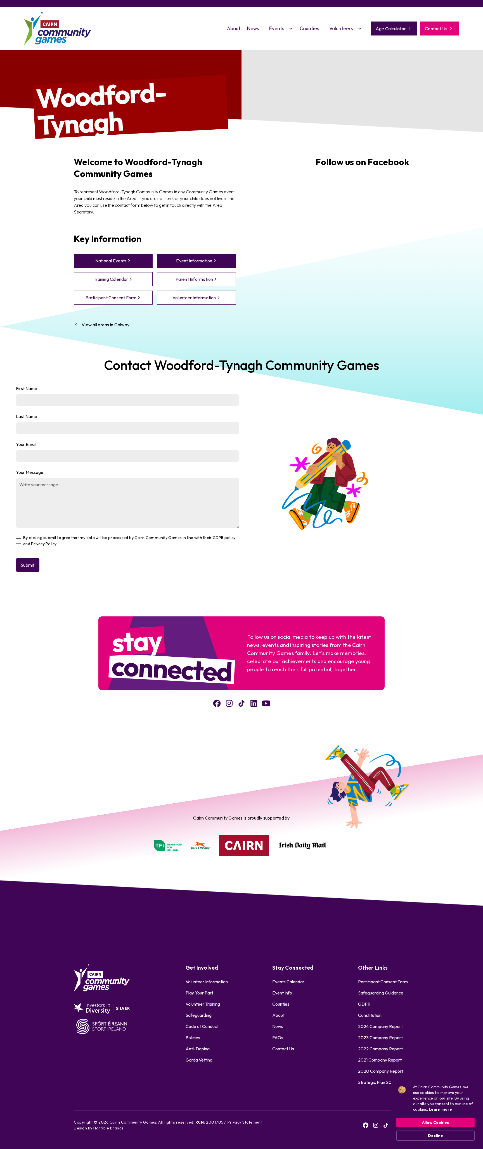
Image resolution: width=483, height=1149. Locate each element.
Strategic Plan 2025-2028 (383, 1082)
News (253, 28)
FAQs (277, 1037)
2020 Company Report (380, 1071)
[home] (57, 28)
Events (276, 28)
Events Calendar (288, 981)
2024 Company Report (380, 1026)
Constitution (370, 1015)
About (233, 28)
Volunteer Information (207, 981)
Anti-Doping (198, 1048)
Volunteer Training (203, 1004)
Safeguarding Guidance (380, 993)
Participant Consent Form (383, 981)
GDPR (364, 1004)
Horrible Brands (108, 1128)
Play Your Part (199, 993)
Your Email (26, 444)
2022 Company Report (380, 1048)
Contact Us (283, 1048)
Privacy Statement (245, 1122)
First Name (26, 388)
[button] (279, 28)
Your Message (29, 472)
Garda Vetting (199, 1060)
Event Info (282, 993)
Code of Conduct (202, 1026)
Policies (193, 1037)
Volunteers (341, 28)
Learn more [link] (440, 1109)
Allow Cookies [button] (435, 1122)
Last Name (26, 416)
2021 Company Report (380, 1060)
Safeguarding (199, 1015)
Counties (309, 28)
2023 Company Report (380, 1037)
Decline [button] (435, 1135)
